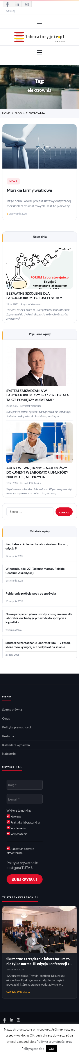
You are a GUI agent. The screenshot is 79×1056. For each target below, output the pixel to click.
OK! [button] (51, 1048)
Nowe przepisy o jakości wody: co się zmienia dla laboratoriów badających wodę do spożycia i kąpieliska (38, 618)
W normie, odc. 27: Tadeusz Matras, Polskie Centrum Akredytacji (35, 571)
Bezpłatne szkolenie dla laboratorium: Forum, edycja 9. (36, 546)
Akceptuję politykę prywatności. (20, 850)
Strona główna (12, 709)
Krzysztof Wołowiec (31, 304)
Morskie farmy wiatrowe (29, 190)
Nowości (15, 816)
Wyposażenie (18, 834)
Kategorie (9, 753)
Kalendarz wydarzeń (16, 745)
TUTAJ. (27, 867)
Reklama (8, 736)
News (13, 181)
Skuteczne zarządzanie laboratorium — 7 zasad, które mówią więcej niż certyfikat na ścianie (37, 645)
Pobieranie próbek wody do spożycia (30, 593)
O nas (6, 718)
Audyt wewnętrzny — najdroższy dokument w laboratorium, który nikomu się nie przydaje (37, 472)
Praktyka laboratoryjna (25, 822)
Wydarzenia (18, 828)
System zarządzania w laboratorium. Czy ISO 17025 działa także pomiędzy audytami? (37, 395)
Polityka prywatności (16, 727)
